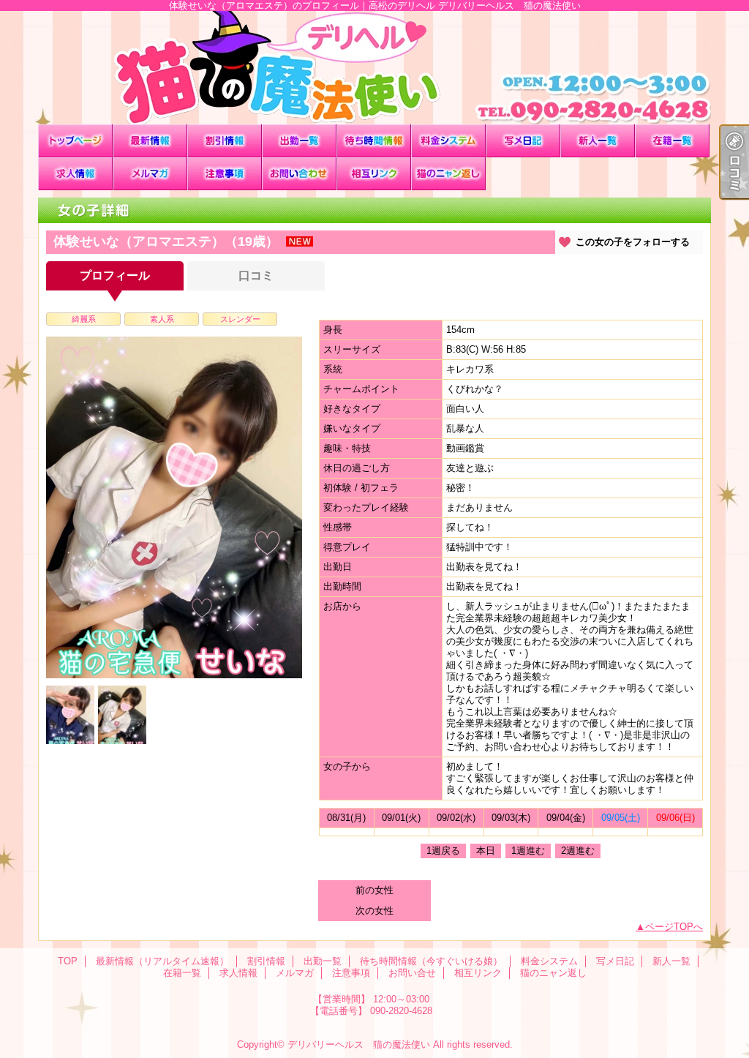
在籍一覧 (672, 140)
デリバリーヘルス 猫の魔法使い (358, 1044)
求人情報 (75, 173)
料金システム (448, 140)
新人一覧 (597, 140)
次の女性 (374, 910)
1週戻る (443, 850)
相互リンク (373, 173)
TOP (75, 140)
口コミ (256, 275)
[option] (174, 507)
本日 (485, 850)
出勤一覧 (299, 140)
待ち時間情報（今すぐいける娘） (373, 140)
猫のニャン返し (448, 173)
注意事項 (224, 173)
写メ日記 (523, 140)
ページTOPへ (674, 926)
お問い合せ (299, 173)
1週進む (528, 850)
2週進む (578, 850)
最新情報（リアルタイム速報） (150, 140)
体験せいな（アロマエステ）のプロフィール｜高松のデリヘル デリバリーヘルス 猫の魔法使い (374, 67)
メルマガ (150, 173)
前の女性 (374, 890)
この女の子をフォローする (633, 241)
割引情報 (224, 140)
